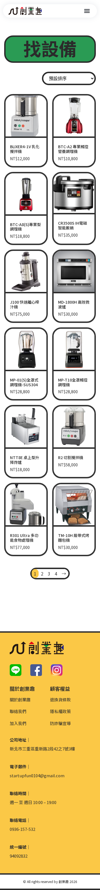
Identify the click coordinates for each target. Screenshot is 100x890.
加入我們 (18, 723)
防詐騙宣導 (60, 723)
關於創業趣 (20, 699)
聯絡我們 (18, 711)
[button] (86, 11)
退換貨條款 (60, 699)
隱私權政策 (60, 711)
